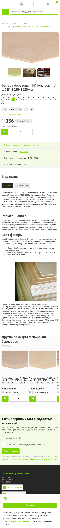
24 (3, 103)
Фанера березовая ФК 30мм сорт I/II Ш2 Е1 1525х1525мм (15, 379)
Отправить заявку (11, 451)
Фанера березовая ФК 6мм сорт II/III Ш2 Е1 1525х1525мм (27, 27)
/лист (9, 388)
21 (54, 99)
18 (44, 99)
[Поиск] (56, 12)
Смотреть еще (7, 346)
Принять (30, 505)
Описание (7, 186)
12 (33, 99)
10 (28, 99)
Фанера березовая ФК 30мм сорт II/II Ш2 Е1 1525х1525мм (42, 379)
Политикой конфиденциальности (18, 521)
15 (38, 99)
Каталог (24, 23)
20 (49, 99)
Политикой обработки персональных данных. (39, 459)
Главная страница (9, 23)
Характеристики (21, 186)
